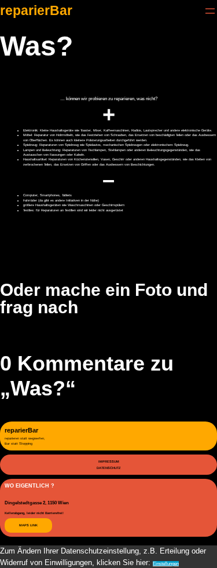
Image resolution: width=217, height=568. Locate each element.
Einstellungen (166, 563)
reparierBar (36, 10)
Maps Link (28, 525)
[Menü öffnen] (210, 11)
